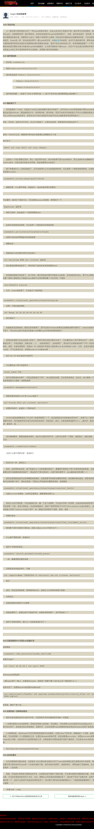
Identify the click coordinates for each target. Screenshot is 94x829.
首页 (32, 3)
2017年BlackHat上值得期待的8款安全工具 (26, 796)
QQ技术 (87, 3)
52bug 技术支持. (77, 825)
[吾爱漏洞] (13, 3)
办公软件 (78, 3)
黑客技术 (48, 17)
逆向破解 (41, 3)
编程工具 (69, 3)
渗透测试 (50, 3)
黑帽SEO (59, 3)
